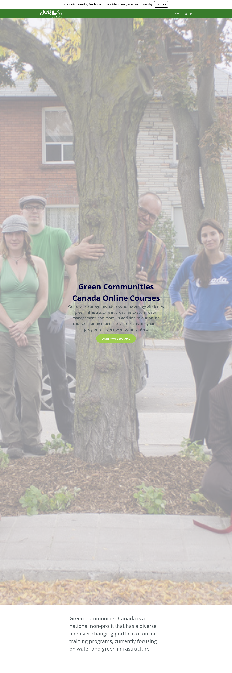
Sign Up (188, 13)
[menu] (182, 13)
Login (178, 13)
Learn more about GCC (116, 338)
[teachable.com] (95, 4)
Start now (161, 4)
